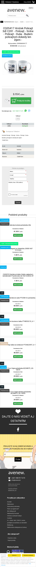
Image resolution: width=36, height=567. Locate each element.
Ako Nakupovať (11, 511)
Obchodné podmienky (13, 506)
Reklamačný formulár (13, 513)
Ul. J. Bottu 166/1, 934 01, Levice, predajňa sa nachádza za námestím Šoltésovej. (17, 523)
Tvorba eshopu (12, 488)
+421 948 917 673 (18, 111)
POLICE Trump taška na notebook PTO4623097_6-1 (18, 345)
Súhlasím (14, 555)
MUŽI (21, 22)
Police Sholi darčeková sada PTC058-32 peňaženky (18, 298)
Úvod (16, 22)
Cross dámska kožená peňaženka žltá (18, 225)
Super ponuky (11, 540)
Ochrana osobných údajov (14, 515)
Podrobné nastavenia (28, 555)
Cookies (9, 518)
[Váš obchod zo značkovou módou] (18, 11)
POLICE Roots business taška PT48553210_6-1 (18, 321)
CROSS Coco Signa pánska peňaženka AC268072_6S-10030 (18, 392)
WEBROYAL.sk (12, 490)
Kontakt (9, 502)
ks (9, 100)
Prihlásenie (8, 2)
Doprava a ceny (12, 538)
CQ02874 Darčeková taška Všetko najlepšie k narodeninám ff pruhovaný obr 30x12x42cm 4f (18, 275)
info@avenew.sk (16, 480)
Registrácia (15, 2)
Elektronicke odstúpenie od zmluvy (17, 527)
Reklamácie (10, 504)
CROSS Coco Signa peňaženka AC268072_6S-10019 (18, 369)
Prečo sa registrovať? (13, 509)
